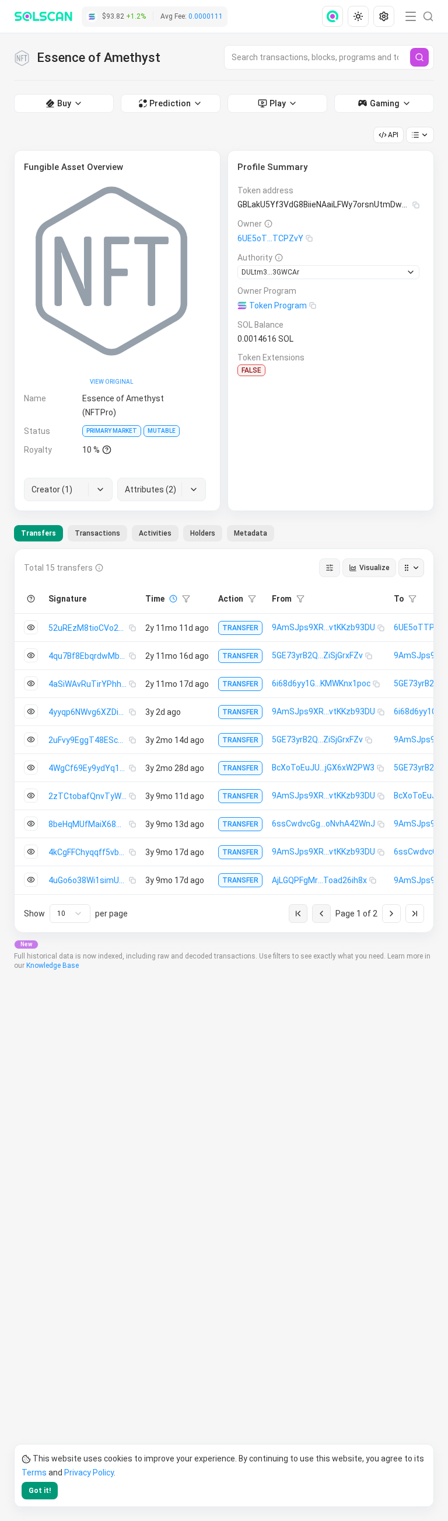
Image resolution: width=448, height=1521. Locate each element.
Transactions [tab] (97, 533)
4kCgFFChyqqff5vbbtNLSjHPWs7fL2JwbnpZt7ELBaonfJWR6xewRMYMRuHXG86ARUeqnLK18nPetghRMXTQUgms (88, 852)
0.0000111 (205, 16)
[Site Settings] (383, 16)
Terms (34, 1472)
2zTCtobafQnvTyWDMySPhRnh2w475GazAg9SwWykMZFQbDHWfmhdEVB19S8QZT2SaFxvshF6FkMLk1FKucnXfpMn (88, 796)
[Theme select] (358, 16)
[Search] (419, 57)
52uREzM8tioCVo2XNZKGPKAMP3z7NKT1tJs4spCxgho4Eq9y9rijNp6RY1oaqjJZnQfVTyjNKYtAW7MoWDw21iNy (88, 628)
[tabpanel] (224, 740)
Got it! (40, 1491)
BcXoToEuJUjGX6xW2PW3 (323, 767)
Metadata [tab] (250, 533)
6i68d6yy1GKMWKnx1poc (321, 683)
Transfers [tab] (38, 533)
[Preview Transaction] (31, 627)
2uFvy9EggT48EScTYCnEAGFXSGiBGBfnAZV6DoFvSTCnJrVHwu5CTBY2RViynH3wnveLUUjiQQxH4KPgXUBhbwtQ (88, 740)
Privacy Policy (89, 1472)
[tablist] (144, 533)
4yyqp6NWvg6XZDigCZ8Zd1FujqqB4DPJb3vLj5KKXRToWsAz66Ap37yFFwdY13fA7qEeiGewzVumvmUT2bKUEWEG (88, 712)
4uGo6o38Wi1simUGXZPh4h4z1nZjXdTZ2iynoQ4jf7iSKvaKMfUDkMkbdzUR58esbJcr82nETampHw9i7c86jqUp (88, 880)
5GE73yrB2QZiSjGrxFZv (317, 655)
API (393, 135)
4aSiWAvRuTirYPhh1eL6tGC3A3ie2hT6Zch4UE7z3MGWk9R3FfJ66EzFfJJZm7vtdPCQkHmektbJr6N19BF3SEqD (88, 684)
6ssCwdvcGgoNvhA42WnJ (323, 823)
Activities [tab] (155, 533)
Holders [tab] (202, 533)
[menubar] (359, 16)
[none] (335, 16)
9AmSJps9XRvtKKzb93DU (323, 627)
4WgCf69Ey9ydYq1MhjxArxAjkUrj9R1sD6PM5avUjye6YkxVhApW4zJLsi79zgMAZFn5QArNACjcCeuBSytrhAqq (88, 768)
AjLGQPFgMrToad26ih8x (319, 880)
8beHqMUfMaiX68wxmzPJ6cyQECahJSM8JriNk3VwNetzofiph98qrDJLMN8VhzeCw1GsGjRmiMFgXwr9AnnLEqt (88, 824)
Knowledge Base (52, 965)
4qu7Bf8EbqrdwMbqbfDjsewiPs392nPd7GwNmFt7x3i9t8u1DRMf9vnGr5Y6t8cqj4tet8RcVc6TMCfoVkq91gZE (88, 656)
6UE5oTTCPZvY (270, 238)
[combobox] (70, 913)
